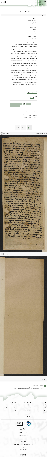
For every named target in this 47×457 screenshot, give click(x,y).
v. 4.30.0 (23, 451)
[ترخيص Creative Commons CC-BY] (23, 447)
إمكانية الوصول (23, 441)
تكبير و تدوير (7, 133)
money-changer (13, 103)
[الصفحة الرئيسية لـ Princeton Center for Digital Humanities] (19, 423)
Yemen (12, 106)
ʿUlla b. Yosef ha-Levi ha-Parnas (32, 92)
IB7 (24, 103)
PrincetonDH (24, 433)
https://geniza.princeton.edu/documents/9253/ (23, 388)
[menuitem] (45, 405)
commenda (28, 103)
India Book (20, 103)
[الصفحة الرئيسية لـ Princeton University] (23, 455)
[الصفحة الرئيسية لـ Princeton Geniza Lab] (28, 423)
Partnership (17, 106)
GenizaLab (23, 430)
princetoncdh (24, 435)
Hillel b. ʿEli (32, 97)
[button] (42, 3)
